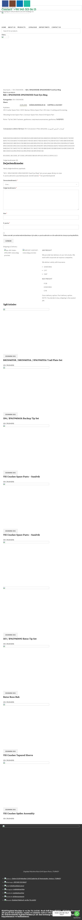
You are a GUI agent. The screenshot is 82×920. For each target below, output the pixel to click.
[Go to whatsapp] (77, 913)
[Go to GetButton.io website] (76, 918)
